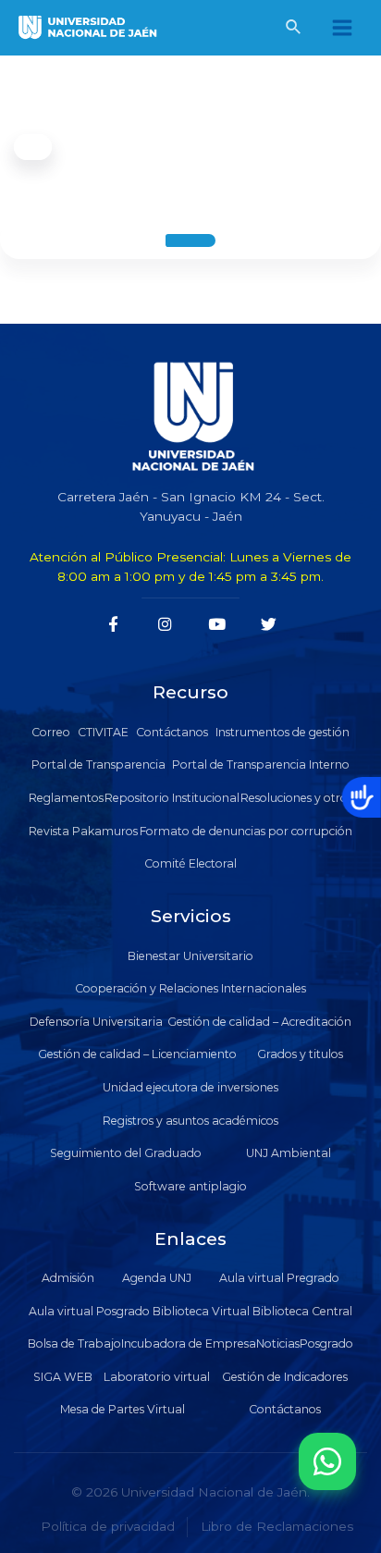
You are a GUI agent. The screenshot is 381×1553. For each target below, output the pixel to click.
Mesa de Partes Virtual (122, 1409)
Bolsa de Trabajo (74, 1343)
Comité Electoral (190, 863)
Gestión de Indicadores (285, 1377)
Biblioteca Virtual (201, 1311)
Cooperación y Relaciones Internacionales (190, 988)
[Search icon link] (294, 29)
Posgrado (326, 1343)
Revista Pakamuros (83, 831)
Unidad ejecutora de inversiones (190, 1087)
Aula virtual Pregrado (279, 1278)
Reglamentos (66, 798)
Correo (50, 732)
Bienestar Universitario (190, 956)
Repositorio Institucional (172, 798)
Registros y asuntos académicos (190, 1121)
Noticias (278, 1343)
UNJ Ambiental (288, 1153)
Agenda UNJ (156, 1278)
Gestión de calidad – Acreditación (259, 1022)
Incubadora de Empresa (188, 1343)
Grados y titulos (300, 1054)
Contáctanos (172, 732)
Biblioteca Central (302, 1311)
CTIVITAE (103, 732)
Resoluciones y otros (296, 798)
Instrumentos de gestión (282, 732)
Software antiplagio (190, 1186)
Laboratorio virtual (157, 1377)
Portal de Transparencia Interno (261, 764)
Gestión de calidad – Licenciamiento (137, 1054)
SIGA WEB (62, 1377)
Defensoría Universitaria (96, 1022)
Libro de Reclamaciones (277, 1526)
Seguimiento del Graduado (126, 1153)
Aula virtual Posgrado (89, 1311)
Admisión (68, 1278)
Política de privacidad (108, 1526)
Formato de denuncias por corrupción (246, 831)
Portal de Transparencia (98, 764)
